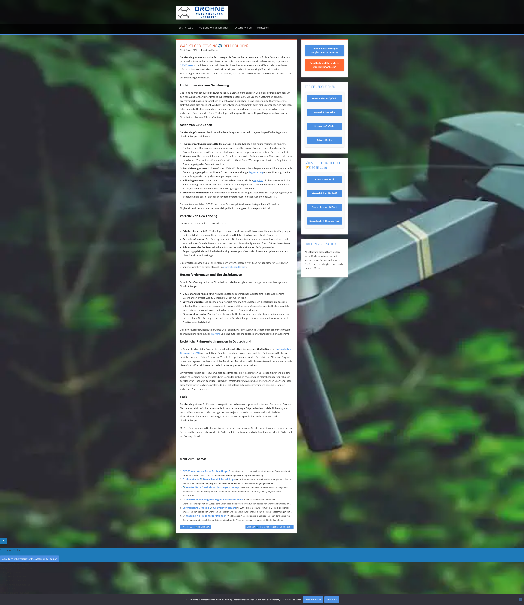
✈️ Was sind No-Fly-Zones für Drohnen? (205, 515)
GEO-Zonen (186, 65)
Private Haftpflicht (324, 126)
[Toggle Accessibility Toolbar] (3, 541)
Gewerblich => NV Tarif (324, 193)
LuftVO (196, 353)
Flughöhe (258, 180)
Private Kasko (324, 140)
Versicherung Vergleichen (214, 27)
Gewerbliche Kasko (324, 112)
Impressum (263, 27)
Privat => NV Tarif (324, 179)
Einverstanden (313, 599)
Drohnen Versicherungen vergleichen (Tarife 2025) (324, 50)
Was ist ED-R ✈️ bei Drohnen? (196, 527)
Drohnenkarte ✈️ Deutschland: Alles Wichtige (209, 479)
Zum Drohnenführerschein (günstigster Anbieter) (324, 65)
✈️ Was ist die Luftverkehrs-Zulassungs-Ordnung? (211, 487)
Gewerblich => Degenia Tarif (324, 220)
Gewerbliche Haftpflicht (324, 98)
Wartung (215, 333)
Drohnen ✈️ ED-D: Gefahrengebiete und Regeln (269, 527)
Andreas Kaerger (211, 50)
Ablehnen (332, 599)
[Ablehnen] (520, 599)
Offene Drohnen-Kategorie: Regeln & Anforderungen (213, 499)
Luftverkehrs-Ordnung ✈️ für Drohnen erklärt (209, 507)
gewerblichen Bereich (234, 266)
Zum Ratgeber (186, 27)
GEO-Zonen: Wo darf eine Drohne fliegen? (206, 471)
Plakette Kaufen (243, 27)
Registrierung (255, 172)
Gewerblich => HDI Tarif (324, 207)
